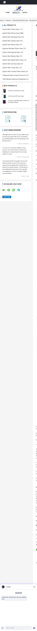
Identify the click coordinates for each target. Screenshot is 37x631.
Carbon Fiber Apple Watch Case (12, 60)
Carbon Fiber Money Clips (10, 56)
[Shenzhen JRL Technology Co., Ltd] (18, 8)
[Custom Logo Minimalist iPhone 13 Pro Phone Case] (4, 101)
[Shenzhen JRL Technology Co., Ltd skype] (19, 190)
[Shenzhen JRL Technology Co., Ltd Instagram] (4, 2)
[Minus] (34, 587)
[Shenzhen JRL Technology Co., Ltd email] (4, 190)
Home (7, 12)
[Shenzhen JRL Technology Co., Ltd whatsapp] (9, 190)
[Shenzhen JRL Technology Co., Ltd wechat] (14, 190)
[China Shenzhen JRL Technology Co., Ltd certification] (8, 118)
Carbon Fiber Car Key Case (11, 64)
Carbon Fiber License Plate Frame (13, 71)
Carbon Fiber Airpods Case (11, 52)
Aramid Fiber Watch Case (10, 45)
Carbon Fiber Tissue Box (10, 68)
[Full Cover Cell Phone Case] (4, 90)
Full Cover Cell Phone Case (16, 90)
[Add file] (2, 628)
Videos (24, 12)
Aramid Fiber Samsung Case (11, 37)
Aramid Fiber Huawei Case (11, 41)
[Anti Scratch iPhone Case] (4, 96)
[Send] (34, 628)
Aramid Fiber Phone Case (10, 29)
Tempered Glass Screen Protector (14, 75)
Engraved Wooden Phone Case (12, 48)
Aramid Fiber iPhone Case (20, 20)
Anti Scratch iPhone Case (16, 96)
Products (16, 12)
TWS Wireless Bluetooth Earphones (14, 79)
